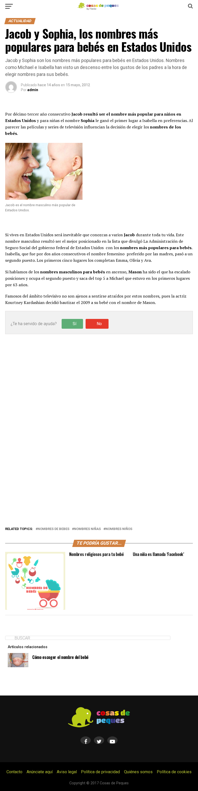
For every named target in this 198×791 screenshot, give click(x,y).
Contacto (14, 771)
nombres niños (118, 529)
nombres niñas (87, 529)
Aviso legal (67, 771)
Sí (74, 323)
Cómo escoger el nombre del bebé (60, 657)
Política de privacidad (100, 771)
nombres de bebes (53, 529)
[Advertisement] (99, 264)
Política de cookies (174, 771)
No (99, 323)
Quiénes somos (138, 771)
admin (32, 90)
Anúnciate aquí (40, 771)
